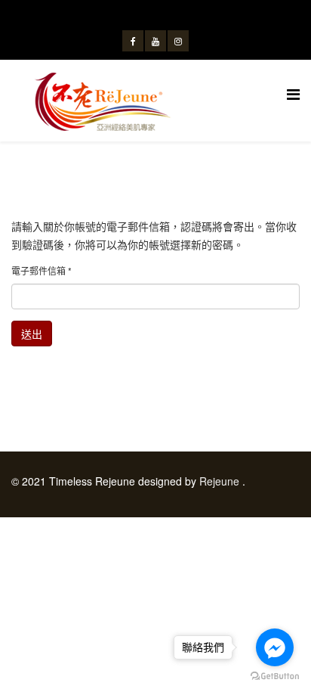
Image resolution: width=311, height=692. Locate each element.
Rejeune (219, 481)
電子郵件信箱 (41, 270)
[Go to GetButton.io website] (275, 676)
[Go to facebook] (275, 647)
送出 (31, 333)
